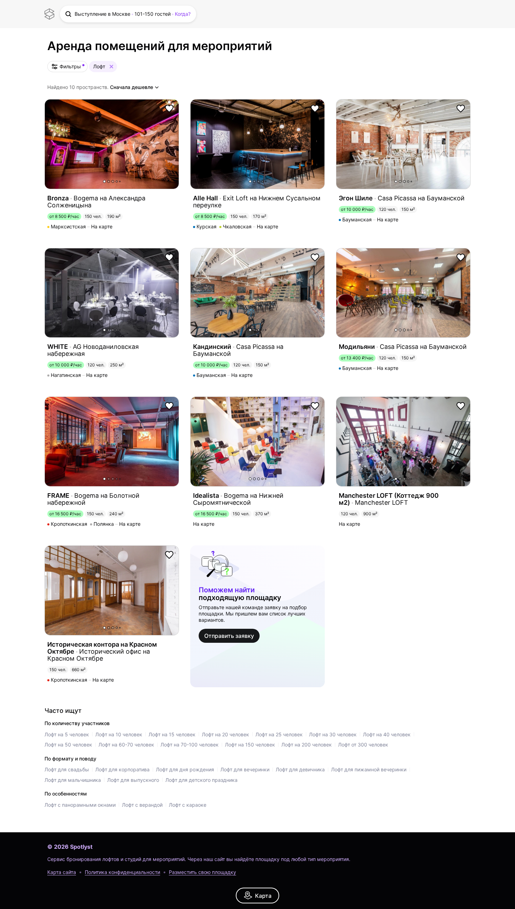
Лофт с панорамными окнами (80, 805)
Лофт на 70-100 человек (189, 745)
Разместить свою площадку (202, 872)
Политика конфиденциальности (122, 872)
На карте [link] (101, 226)
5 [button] (120, 181)
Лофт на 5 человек (66, 734)
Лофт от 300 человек (363, 745)
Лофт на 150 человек (250, 745)
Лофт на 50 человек (68, 745)
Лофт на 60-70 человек (126, 745)
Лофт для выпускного (133, 780)
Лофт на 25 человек (279, 734)
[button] (128, 14)
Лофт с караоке (187, 805)
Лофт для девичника (300, 769)
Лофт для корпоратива (122, 769)
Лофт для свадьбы (66, 769)
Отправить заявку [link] (229, 635)
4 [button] (117, 181)
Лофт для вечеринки (244, 769)
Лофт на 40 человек (387, 734)
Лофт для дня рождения (185, 769)
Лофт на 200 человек (306, 745)
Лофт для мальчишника (72, 780)
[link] (257, 895)
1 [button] (104, 181)
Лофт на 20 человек (225, 734)
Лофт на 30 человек (333, 734)
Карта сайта (61, 872)
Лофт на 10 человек (118, 734)
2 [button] (108, 181)
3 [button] (112, 181)
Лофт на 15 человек (172, 734)
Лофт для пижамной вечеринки (368, 769)
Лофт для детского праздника (201, 780)
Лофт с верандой (142, 805)
